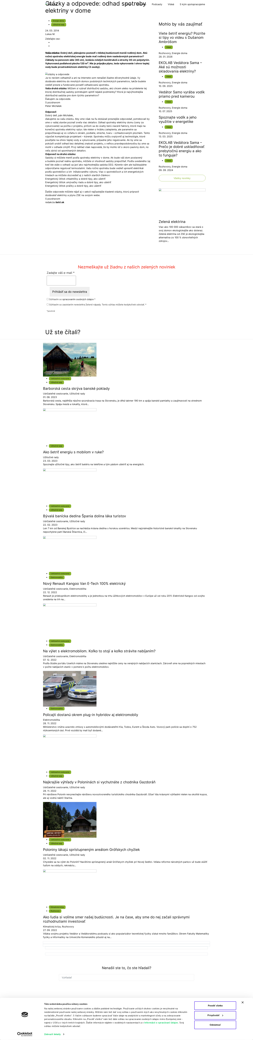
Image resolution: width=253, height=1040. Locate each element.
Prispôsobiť (213, 1015)
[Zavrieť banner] (243, 1002)
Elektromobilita (57, 577)
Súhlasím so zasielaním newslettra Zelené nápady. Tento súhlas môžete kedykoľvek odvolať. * (97, 304)
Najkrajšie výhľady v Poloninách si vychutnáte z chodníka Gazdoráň (99, 782)
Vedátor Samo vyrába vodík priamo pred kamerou (182, 94)
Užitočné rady (58, 24)
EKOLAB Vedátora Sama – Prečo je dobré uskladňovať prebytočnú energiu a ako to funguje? (181, 148)
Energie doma (58, 21)
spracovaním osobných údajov (78, 299)
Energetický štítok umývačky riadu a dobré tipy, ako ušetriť (78, 182)
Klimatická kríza (57, 907)
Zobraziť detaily (52, 1034)
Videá (168, 47)
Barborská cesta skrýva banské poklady (76, 388)
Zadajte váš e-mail (61, 273)
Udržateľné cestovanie (60, 378)
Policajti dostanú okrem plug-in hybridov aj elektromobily (90, 715)
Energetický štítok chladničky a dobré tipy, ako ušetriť (75, 178)
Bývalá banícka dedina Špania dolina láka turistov (84, 516)
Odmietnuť (215, 1025)
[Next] (126, 942)
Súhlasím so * (72, 299)
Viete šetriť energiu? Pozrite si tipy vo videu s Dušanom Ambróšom (182, 37)
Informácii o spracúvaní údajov (161, 1022)
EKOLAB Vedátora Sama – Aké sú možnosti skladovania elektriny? (180, 67)
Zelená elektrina (172, 222)
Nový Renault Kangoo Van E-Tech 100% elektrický (84, 583)
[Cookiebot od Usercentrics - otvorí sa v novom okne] (25, 1034)
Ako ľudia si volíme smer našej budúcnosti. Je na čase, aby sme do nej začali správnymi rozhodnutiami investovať (116, 919)
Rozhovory (165, 53)
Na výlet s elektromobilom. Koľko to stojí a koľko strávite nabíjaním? (99, 651)
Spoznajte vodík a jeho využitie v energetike (177, 119)
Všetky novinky (182, 178)
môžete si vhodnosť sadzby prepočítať (104, 161)
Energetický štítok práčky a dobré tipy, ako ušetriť (73, 185)
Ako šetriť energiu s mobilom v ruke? (73, 452)
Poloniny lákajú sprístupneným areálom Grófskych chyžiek (91, 849)
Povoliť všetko (215, 1005)
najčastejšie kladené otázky (107, 191)
